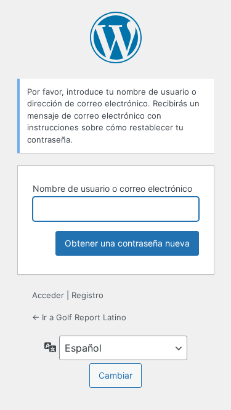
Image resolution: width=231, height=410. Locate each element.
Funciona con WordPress (116, 37)
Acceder (48, 295)
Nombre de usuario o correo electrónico (112, 188)
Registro (87, 295)
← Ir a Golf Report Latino (79, 317)
